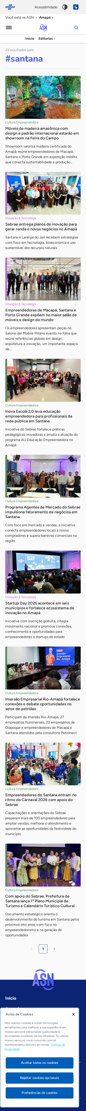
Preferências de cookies (39, 1093)
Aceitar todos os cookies (39, 1063)
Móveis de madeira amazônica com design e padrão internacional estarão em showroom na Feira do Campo (42, 133)
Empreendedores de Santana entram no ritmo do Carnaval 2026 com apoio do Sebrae (41, 800)
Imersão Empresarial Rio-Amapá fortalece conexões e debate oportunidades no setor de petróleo (42, 704)
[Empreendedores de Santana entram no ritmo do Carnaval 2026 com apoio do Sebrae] (43, 764)
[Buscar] (76, 27)
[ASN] (43, 979)
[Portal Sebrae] (12, 7)
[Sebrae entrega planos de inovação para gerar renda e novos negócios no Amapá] (43, 193)
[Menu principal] (8, 27)
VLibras (76, 7)
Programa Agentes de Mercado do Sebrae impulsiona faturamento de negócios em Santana (42, 512)
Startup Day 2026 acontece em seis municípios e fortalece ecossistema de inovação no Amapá (39, 608)
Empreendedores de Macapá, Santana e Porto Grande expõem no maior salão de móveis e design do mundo (41, 315)
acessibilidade (46, 7)
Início (29, 38)
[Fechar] (73, 1014)
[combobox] (46, 18)
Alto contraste (65, 7)
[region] (39, 1057)
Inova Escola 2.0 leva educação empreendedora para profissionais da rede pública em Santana (38, 416)
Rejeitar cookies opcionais (39, 1078)
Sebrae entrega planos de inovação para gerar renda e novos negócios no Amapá (41, 226)
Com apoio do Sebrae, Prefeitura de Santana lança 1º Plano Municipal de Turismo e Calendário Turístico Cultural (40, 901)
